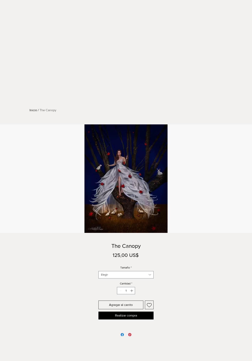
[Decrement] (120, 290)
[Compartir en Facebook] (122, 334)
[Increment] (132, 290)
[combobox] (126, 275)
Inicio (33, 110)
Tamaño (126, 267)
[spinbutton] (126, 290)
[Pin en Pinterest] (129, 334)
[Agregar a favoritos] (149, 305)
